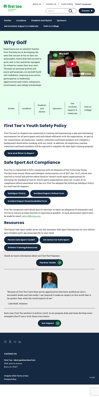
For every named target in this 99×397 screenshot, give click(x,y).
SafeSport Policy (17, 193)
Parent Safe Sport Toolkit (21, 239)
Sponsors (61, 20)
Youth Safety (67, 4)
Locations (21, 20)
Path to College (51, 26)
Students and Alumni (41, 20)
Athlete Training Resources (22, 247)
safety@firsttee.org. (31, 216)
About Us (37, 4)
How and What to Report (21, 153)
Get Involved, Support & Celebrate (21, 26)
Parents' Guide (48, 262)
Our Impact (48, 323)
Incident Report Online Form (49, 193)
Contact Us (51, 4)
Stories (7, 20)
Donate (85, 10)
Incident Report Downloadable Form (27, 201)
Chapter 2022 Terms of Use (16, 376)
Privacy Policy (10, 379)
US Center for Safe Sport (56, 239)
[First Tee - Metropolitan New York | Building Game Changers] (17, 8)
